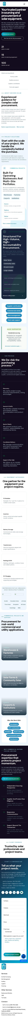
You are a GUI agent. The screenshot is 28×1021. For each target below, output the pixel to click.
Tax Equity (3, 997)
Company (6, 908)
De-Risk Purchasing (6, 976)
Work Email (6, 915)
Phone (5, 922)
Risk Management (5, 979)
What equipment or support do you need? (14, 936)
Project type (6, 929)
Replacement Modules (6, 993)
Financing (3, 986)
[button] (24, 4)
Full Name (6, 900)
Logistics (3, 983)
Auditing (3, 981)
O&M (2, 995)
